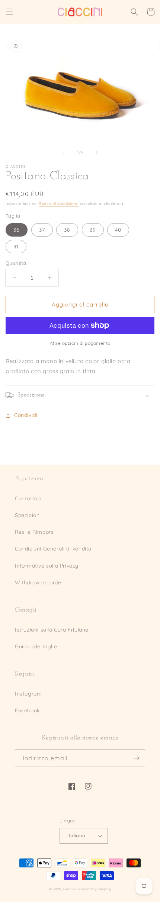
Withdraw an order (39, 582)
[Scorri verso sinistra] (63, 152)
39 (93, 230)
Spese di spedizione (59, 203)
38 (67, 230)
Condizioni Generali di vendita (53, 548)
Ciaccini (69, 889)
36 (16, 230)
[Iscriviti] (136, 758)
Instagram (28, 693)
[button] (9, 12)
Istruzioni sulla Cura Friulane (52, 629)
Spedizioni (28, 515)
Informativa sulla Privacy (47, 565)
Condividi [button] (25, 415)
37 (42, 230)
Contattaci (28, 498)
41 (16, 246)
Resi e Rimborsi (35, 532)
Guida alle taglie (36, 646)
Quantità (16, 263)
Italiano (76, 835)
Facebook (27, 710)
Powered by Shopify (94, 889)
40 (118, 230)
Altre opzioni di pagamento (80, 343)
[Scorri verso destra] (96, 152)
